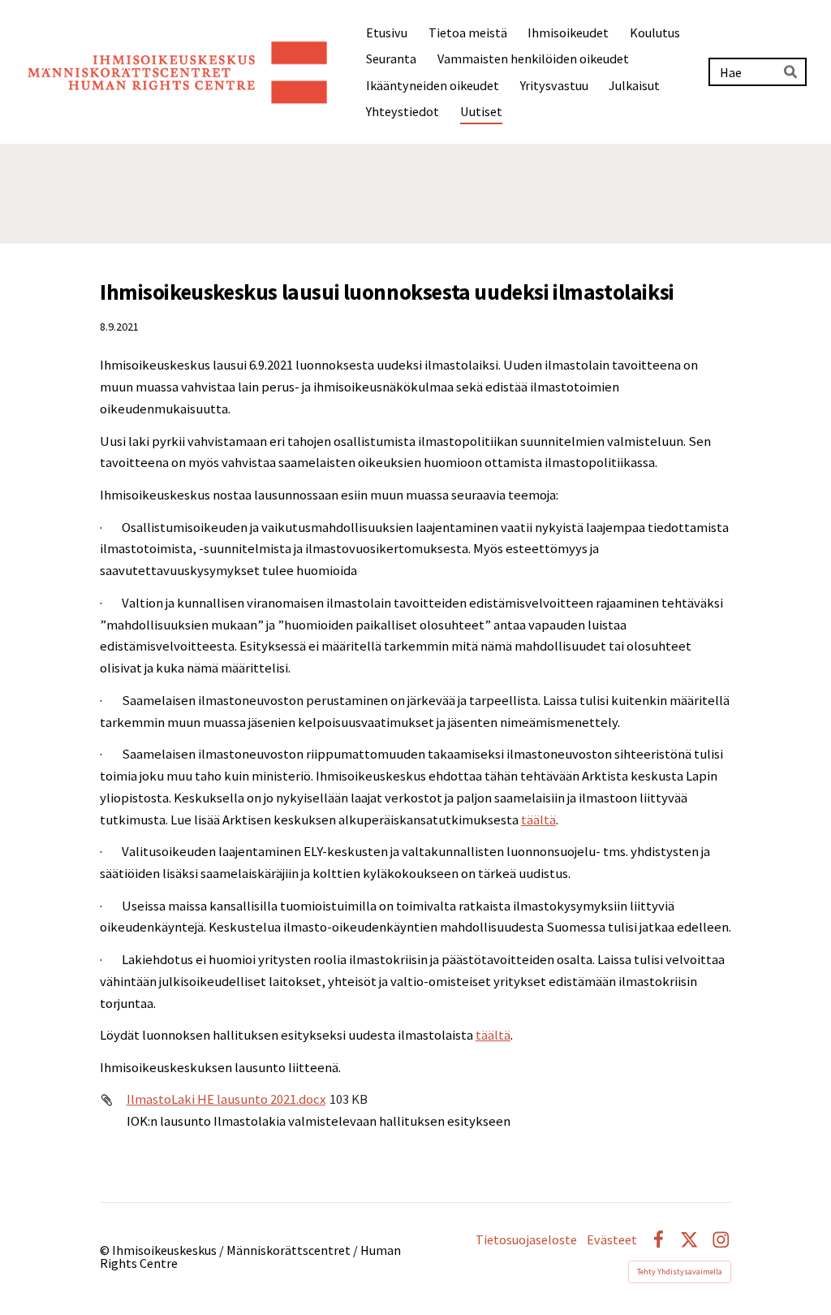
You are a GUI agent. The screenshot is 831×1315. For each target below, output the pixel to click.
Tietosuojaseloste (526, 1239)
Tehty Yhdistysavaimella (679, 1271)
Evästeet (612, 1239)
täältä (538, 819)
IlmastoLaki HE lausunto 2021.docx (226, 1099)
